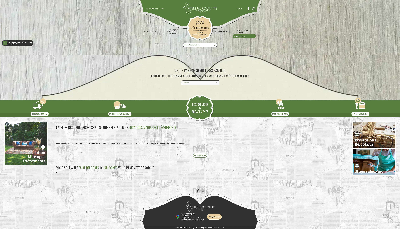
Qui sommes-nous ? (153, 9)
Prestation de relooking (242, 31)
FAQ (162, 9)
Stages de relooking (223, 31)
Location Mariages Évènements (34, 156)
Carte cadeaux (150, 31)
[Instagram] (253, 8)
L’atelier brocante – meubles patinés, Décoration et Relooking (200, 28)
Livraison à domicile (40, 114)
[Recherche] (215, 45)
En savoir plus (200, 155)
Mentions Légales (190, 228)
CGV (222, 228)
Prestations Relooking (365, 141)
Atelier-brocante (190, 14)
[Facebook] (248, 8)
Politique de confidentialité (209, 228)
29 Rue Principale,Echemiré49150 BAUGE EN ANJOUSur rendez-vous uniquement (192, 217)
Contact (239, 9)
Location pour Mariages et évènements (172, 31)
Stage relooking (369, 170)
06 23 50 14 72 (214, 217)
